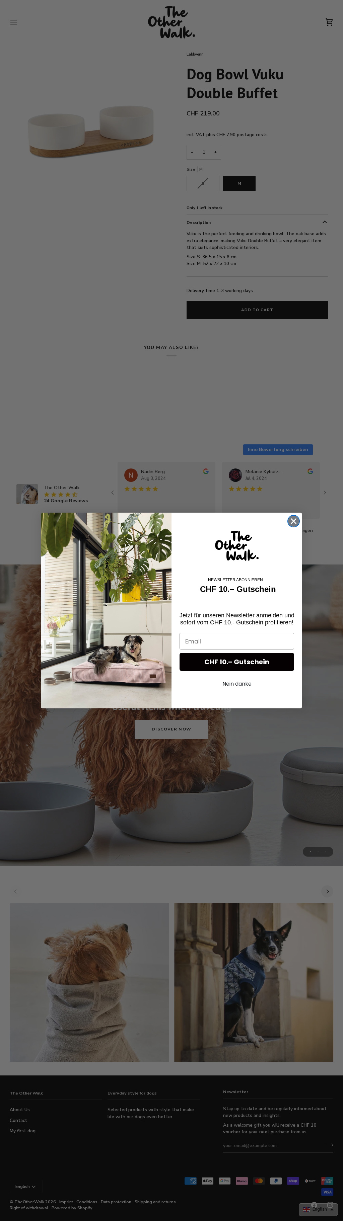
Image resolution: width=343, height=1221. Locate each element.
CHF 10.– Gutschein (236, 662)
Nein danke (237, 684)
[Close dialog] (293, 521)
